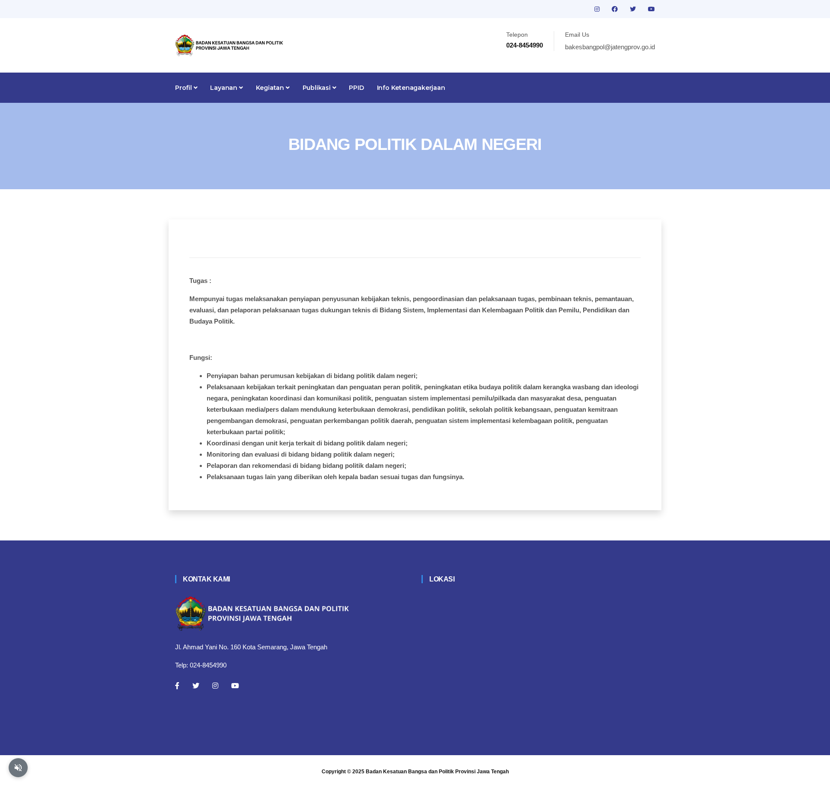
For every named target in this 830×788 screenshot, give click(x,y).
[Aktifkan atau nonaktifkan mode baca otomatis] (18, 767)
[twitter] (634, 9)
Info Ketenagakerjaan (411, 88)
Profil (184, 88)
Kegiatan (271, 88)
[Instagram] (215, 685)
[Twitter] (196, 685)
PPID (356, 88)
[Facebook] (177, 685)
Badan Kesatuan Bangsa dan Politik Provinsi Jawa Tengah (437, 772)
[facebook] (616, 9)
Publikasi (317, 88)
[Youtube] (235, 685)
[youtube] (651, 9)
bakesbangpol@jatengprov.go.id (610, 47)
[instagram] (598, 9)
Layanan (224, 88)
